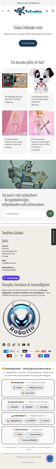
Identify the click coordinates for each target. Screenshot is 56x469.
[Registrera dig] (50, 213)
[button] (50, 458)
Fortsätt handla (28, 43)
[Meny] (3, 11)
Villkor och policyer (28, 462)
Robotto (23, 457)
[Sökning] (8, 11)
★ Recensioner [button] (54, 237)
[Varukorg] (53, 11)
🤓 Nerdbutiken (17, 382)
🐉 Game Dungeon (16, 402)
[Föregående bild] (3, 3)
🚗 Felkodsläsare (18, 416)
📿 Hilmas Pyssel (20, 429)
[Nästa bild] (53, 3)
